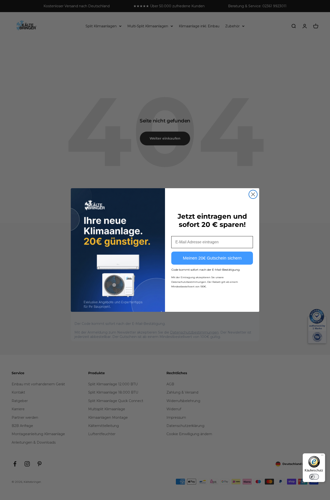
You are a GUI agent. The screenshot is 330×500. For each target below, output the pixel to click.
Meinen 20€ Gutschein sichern (212, 258)
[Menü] (322, 456)
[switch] (314, 477)
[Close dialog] (253, 194)
